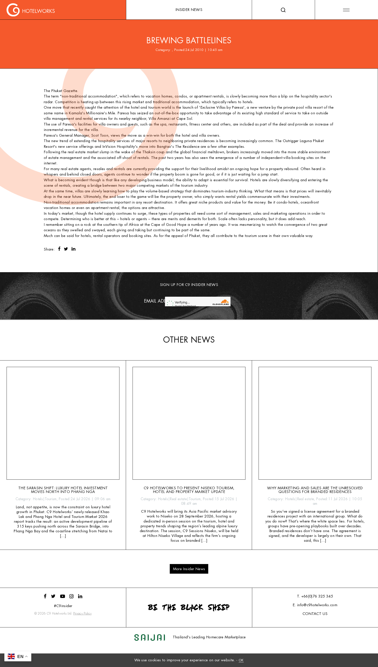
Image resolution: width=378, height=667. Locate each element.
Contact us (315, 614)
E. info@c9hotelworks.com (315, 605)
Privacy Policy (82, 613)
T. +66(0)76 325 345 (315, 596)
